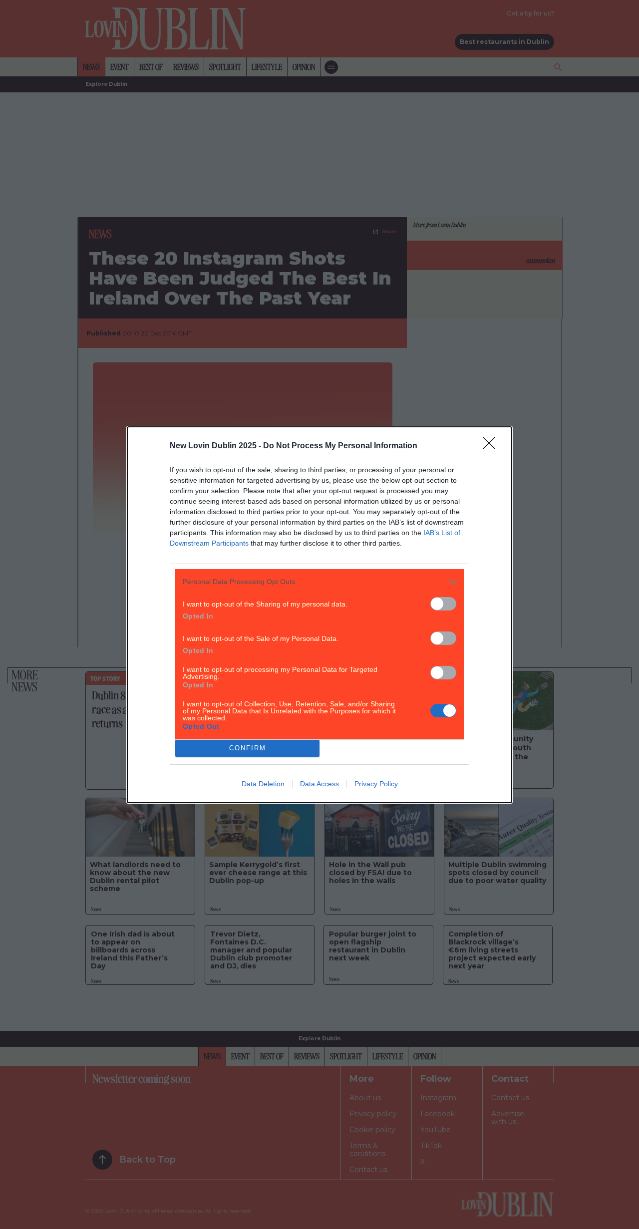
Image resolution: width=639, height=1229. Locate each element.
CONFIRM (247, 748)
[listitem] (319, 582)
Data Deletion (263, 784)
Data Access (319, 784)
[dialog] (319, 615)
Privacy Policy (376, 784)
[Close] (492, 446)
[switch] (443, 604)
